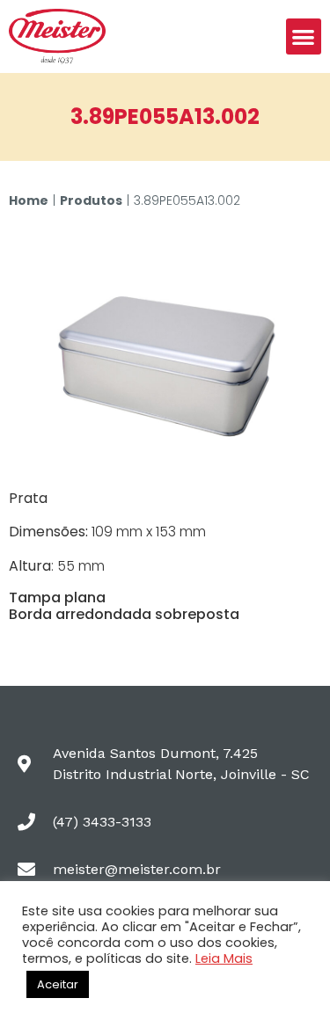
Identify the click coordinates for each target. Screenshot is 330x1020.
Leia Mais (224, 958)
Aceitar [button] (57, 984)
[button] (304, 36)
